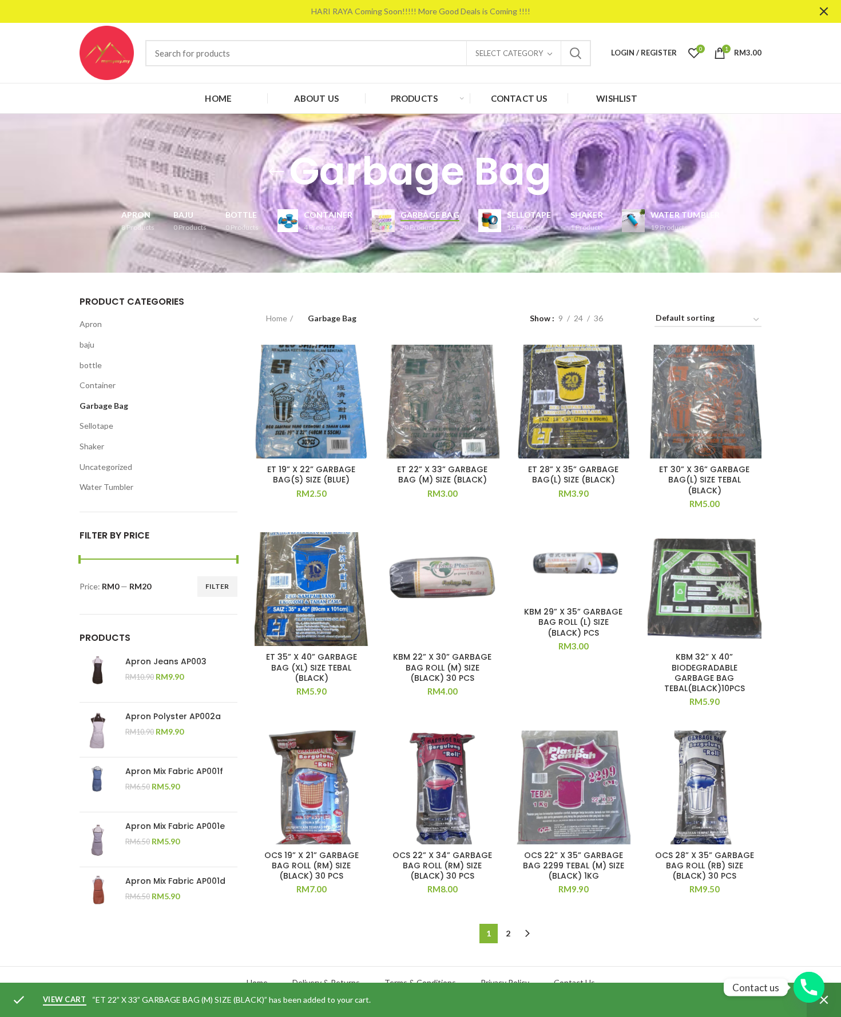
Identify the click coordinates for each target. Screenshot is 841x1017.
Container (98, 385)
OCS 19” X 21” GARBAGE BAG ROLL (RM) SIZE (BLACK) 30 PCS (311, 866)
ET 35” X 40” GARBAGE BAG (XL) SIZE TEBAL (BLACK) (311, 667)
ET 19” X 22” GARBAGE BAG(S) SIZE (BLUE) (311, 474)
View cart (64, 999)
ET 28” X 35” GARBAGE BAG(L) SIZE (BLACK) (573, 474)
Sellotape (96, 425)
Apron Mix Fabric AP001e (175, 826)
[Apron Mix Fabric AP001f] (98, 784)
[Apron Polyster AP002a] (98, 729)
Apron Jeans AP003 (166, 661)
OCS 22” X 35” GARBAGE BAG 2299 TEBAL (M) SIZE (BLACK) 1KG (573, 866)
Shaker (92, 446)
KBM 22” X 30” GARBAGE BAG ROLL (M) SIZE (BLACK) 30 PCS (442, 667)
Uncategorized (106, 467)
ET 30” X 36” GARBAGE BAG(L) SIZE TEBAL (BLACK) (704, 480)
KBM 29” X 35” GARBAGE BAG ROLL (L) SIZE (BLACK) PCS (573, 622)
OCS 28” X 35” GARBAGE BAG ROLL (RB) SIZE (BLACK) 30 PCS (704, 866)
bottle (91, 365)
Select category (509, 53)
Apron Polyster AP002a (173, 716)
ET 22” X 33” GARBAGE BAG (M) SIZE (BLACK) (442, 474)
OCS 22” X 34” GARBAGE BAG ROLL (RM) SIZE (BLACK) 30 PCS (442, 866)
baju (87, 344)
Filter (217, 586)
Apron (91, 324)
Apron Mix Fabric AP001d (175, 881)
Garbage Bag (104, 405)
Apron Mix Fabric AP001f (174, 771)
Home (276, 318)
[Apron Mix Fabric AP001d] (98, 894)
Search (575, 53)
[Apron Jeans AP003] (98, 674)
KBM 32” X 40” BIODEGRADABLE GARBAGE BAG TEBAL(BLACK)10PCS (704, 672)
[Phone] (809, 987)
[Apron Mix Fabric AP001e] (98, 839)
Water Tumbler (106, 487)
